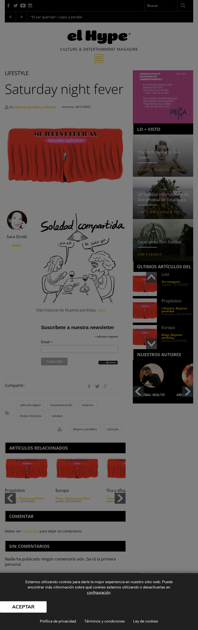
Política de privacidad (58, 621)
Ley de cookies (145, 621)
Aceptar (23, 607)
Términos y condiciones (104, 621)
